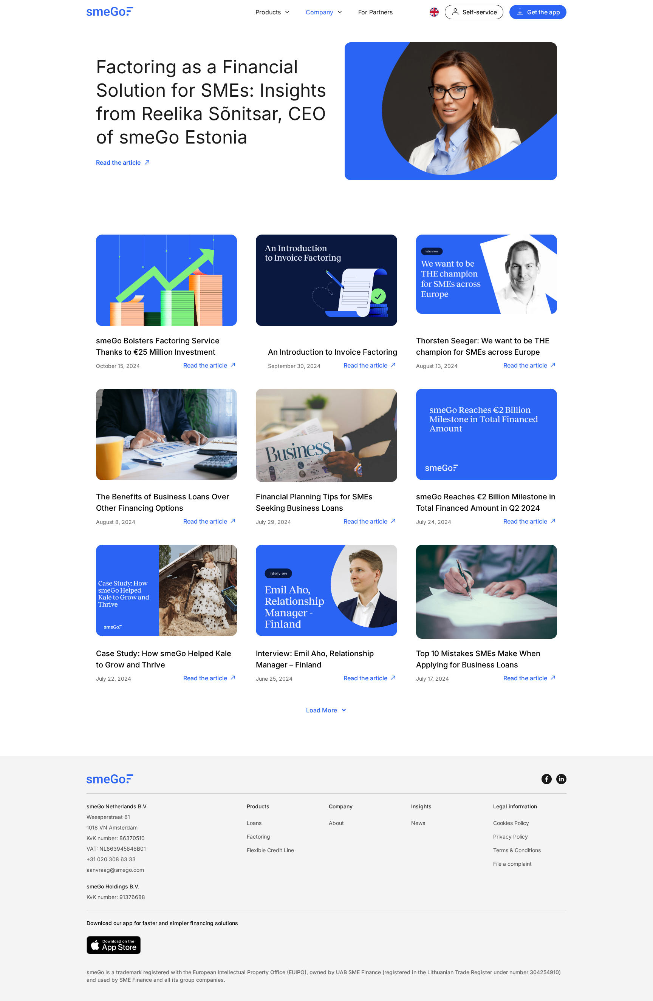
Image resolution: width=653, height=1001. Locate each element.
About (336, 823)
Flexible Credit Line (270, 850)
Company (319, 12)
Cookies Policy (511, 823)
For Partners (375, 12)
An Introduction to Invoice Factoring (332, 352)
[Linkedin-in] (561, 779)
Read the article (205, 365)
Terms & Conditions (517, 850)
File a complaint (512, 863)
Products (268, 12)
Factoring (258, 836)
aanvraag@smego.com (115, 870)
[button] (326, 710)
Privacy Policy (510, 836)
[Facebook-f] (547, 779)
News (418, 823)
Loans (254, 823)
